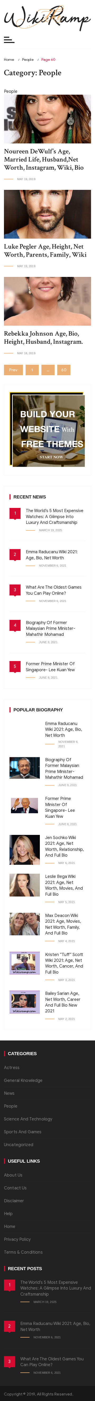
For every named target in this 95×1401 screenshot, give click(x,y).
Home (10, 1226)
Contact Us (15, 1188)
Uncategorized (18, 1144)
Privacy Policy (17, 1239)
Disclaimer (14, 1201)
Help (8, 1213)
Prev (13, 370)
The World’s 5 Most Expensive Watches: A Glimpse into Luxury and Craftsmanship (54, 516)
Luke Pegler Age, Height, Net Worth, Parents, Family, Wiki (45, 250)
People (10, 1106)
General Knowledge (23, 1080)
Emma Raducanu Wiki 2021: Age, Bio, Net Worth (63, 729)
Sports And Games (22, 1132)
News (9, 1093)
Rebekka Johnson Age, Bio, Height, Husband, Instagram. (43, 337)
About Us (13, 1175)
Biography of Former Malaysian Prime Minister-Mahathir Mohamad (50, 628)
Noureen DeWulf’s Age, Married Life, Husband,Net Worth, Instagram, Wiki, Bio (44, 159)
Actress (12, 1067)
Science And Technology (28, 1119)
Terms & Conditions (23, 1252)
